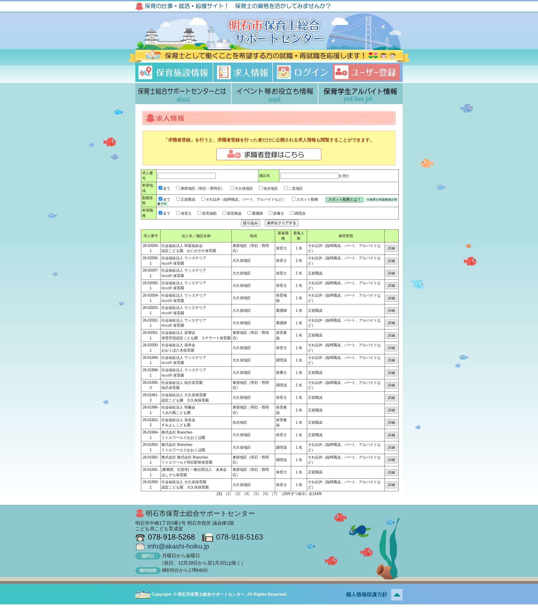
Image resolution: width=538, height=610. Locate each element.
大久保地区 (244, 188)
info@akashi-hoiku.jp (178, 546)
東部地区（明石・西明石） (202, 188)
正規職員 (188, 199)
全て (166, 188)
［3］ (237, 494)
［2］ (228, 494)
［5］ (256, 494)
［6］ (265, 494)
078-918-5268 (171, 537)
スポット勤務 (307, 199)
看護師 (257, 213)
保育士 (186, 213)
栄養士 (278, 213)
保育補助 (209, 213)
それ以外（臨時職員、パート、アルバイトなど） (246, 199)
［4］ (247, 494)
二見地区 (295, 188)
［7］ (274, 494)
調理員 (299, 213)
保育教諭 (234, 213)
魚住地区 (270, 188)
